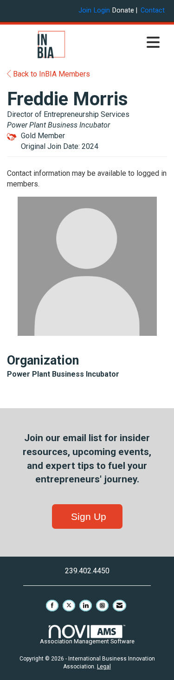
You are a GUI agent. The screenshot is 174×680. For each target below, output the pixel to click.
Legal (104, 666)
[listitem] (86, 10)
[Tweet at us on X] (69, 605)
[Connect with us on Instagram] (102, 605)
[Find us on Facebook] (52, 605)
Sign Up (87, 516)
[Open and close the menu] (130, 43)
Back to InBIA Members (50, 74)
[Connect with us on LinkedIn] (85, 605)
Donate (123, 10)
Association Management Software (87, 641)
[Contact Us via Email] (119, 605)
